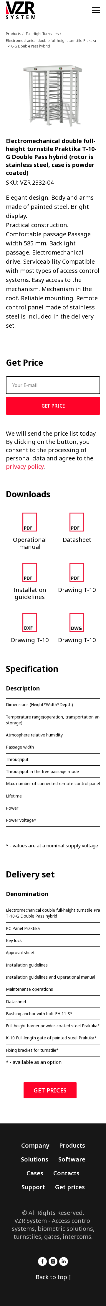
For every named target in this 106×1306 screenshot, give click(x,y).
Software (71, 1159)
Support (33, 1187)
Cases (34, 1173)
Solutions (34, 1159)
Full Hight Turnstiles (42, 33)
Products (13, 33)
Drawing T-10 (77, 590)
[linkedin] (63, 1261)
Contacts (66, 1173)
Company (35, 1145)
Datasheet (77, 540)
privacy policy (25, 466)
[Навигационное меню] (96, 10)
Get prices (70, 1187)
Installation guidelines (30, 593)
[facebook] (42, 1261)
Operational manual (30, 543)
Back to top (51, 1277)
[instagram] (53, 1261)
